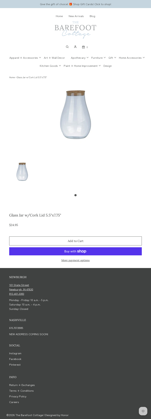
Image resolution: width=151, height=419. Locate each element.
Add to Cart (75, 241)
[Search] (67, 46)
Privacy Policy (17, 396)
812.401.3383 (16, 294)
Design (107, 66)
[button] (22, 175)
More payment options (75, 260)
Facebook (15, 359)
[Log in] (75, 46)
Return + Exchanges (22, 385)
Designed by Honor (57, 415)
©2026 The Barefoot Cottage (24, 415)
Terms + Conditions (21, 390)
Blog (92, 16)
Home (59, 16)
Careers (14, 402)
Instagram (15, 353)
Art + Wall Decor (54, 57)
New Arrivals (76, 16)
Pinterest (15, 364)
